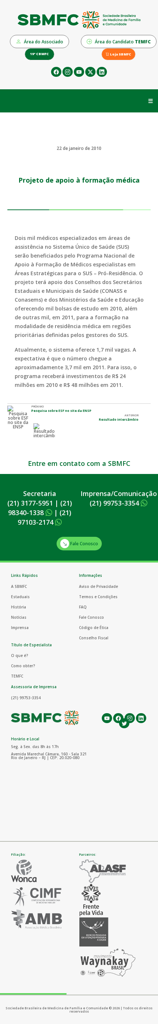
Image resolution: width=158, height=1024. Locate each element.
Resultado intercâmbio (119, 419)
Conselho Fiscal (93, 637)
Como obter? (23, 665)
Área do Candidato (122, 42)
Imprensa (20, 627)
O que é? (19, 655)
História (18, 607)
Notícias (18, 617)
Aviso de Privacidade (98, 586)
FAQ (83, 607)
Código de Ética (93, 627)
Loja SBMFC (120, 54)
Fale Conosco (83, 543)
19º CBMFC (39, 53)
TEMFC (17, 676)
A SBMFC (19, 586)
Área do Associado (43, 42)
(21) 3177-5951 (30, 503)
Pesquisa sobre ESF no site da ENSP (61, 410)
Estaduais (20, 596)
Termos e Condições (98, 596)
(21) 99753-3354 (115, 503)
